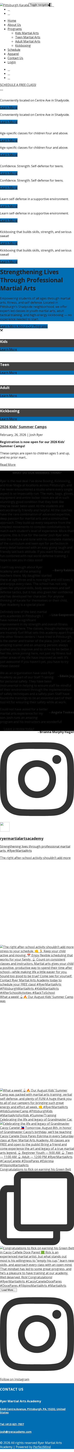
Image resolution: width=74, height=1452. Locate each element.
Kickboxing (23, 45)
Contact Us (15, 58)
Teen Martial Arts (27, 37)
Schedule (14, 50)
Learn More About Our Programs (24, 326)
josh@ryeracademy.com (15, 1431)
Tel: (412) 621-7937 (12, 1424)
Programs (15, 29)
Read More (8, 465)
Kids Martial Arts (27, 33)
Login (12, 62)
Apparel (13, 54)
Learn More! (8, 107)
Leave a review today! (19, 729)
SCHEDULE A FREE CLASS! (18, 85)
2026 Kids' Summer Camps (23, 426)
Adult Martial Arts (27, 41)
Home (12, 21)
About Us (14, 25)
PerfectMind (42, 1447)
